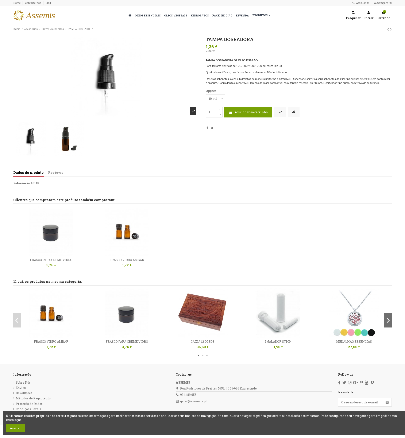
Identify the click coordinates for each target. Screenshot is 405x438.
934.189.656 (188, 395)
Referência (21, 183)
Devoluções (24, 393)
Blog (48, 2)
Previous (17, 320)
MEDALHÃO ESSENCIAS (354, 342)
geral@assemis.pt (193, 401)
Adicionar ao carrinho (251, 112)
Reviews (55, 172)
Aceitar (15, 428)
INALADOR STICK (278, 342)
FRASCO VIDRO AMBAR (127, 260)
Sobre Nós (23, 382)
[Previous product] (388, 29)
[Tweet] (212, 128)
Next (388, 320)
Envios (21, 388)
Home (17, 2)
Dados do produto (28, 172)
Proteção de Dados (29, 404)
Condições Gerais (28, 409)
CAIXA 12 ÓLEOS (203, 342)
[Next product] (391, 29)
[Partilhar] (207, 128)
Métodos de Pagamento (33, 398)
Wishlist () (362, 2)
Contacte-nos (33, 2)
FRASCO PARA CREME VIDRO (51, 260)
